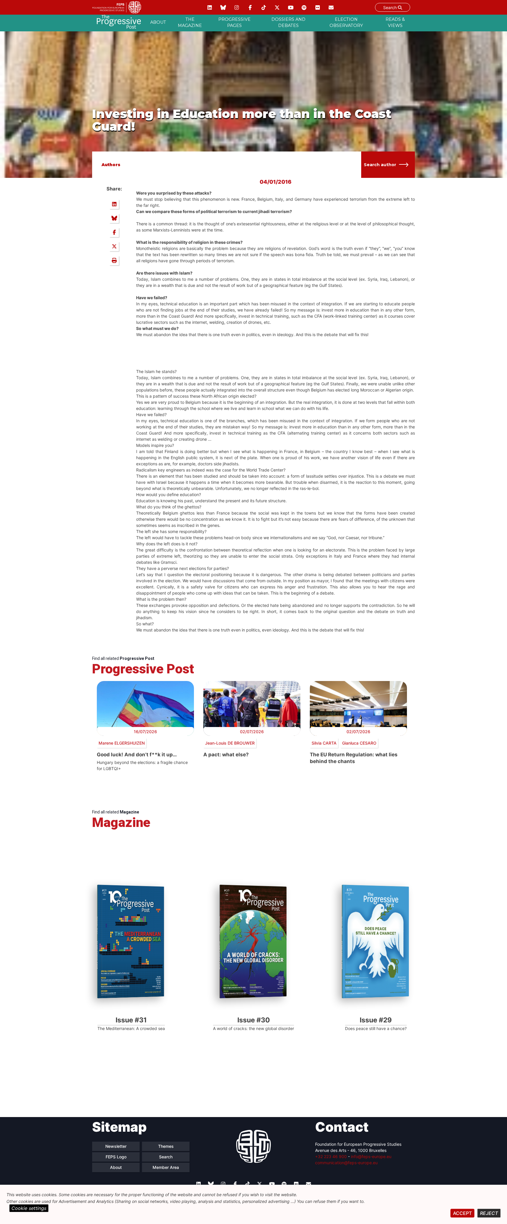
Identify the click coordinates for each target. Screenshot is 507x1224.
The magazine (190, 22)
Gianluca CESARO (359, 742)
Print (114, 260)
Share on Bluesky (114, 218)
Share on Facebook (114, 232)
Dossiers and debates (288, 22)
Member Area (166, 1167)
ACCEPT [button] (462, 1213)
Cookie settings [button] (28, 1208)
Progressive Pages (234, 22)
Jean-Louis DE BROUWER (230, 742)
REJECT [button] (489, 1213)
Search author (380, 164)
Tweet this (114, 246)
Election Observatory (346, 22)
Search (390, 7)
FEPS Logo (116, 1156)
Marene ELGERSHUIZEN (122, 742)
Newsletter (115, 1146)
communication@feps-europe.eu (346, 1162)
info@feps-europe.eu (371, 1156)
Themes (166, 1146)
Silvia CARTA (324, 742)
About (158, 22)
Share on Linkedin (114, 204)
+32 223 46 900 (331, 1156)
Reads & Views (395, 22)
